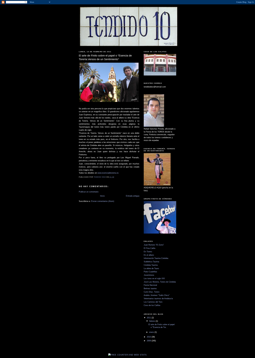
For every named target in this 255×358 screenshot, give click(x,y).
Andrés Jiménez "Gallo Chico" (157, 295)
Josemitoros (149, 275)
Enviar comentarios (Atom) (102, 201)
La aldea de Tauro (151, 268)
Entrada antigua (132, 196)
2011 (149, 318)
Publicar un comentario (88, 192)
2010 (149, 337)
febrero (152, 321)
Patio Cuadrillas (150, 272)
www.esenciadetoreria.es (108, 173)
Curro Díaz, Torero (151, 292)
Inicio (102, 196)
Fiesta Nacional (150, 285)
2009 (149, 341)
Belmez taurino (150, 288)
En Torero (148, 252)
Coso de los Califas (152, 305)
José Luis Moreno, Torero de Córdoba (160, 282)
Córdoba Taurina (151, 265)
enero (152, 332)
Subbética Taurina (151, 262)
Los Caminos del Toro (153, 302)
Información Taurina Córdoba (156, 258)
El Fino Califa (149, 248)
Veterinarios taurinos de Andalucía (158, 298)
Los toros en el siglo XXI (154, 278)
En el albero (149, 255)
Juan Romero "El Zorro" (154, 245)
